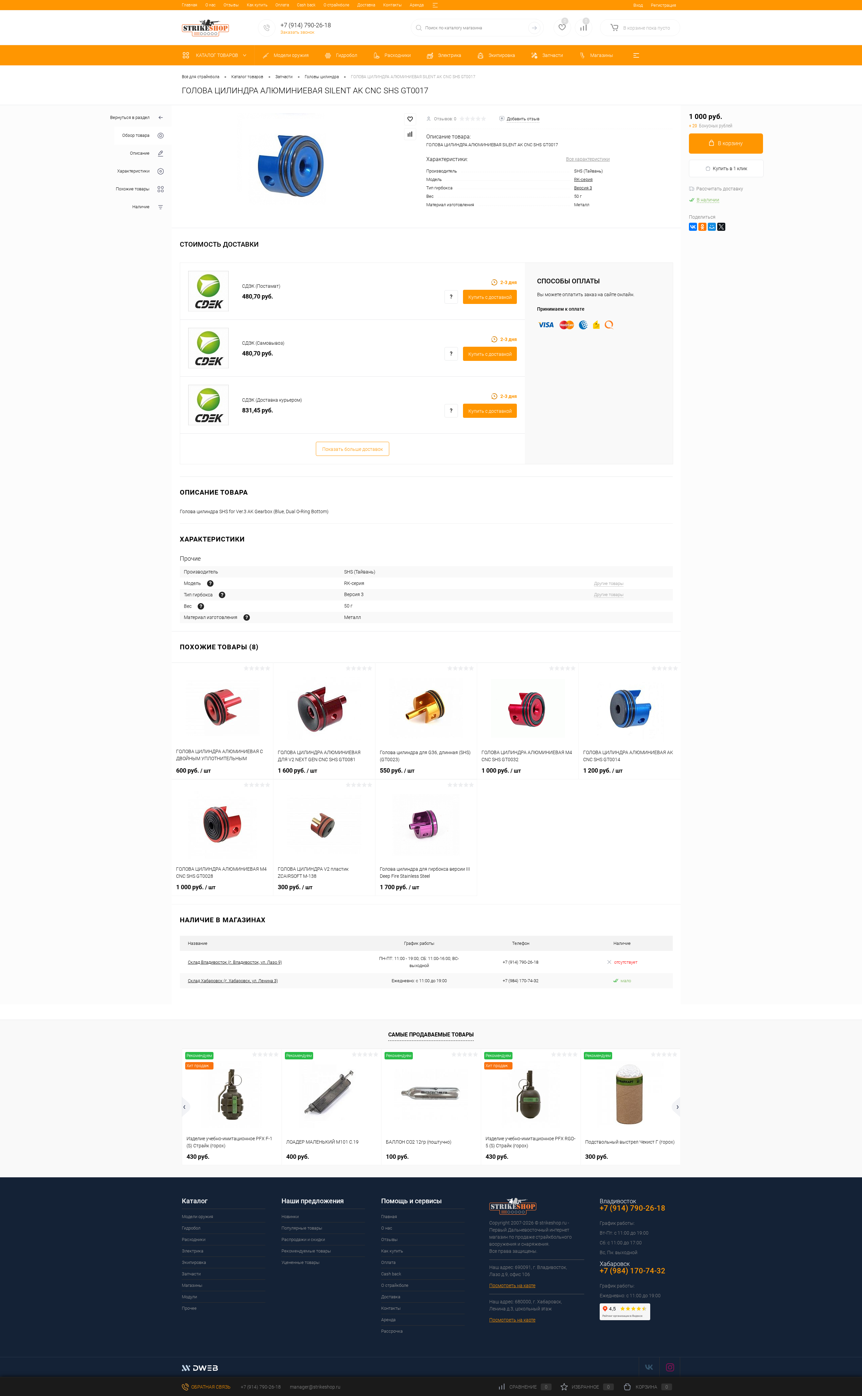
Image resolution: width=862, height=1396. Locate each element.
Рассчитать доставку (719, 188)
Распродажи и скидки (303, 1239)
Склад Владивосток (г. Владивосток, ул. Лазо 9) (235, 962)
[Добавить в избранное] (410, 119)
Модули (189, 1296)
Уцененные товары (300, 1262)
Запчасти (191, 1273)
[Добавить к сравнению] (410, 134)
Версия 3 (583, 187)
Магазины (192, 1285)
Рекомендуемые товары (306, 1250)
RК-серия (583, 179)
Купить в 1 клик (730, 168)
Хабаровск (615, 1263)
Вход (638, 5)
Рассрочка (392, 1331)
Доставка (366, 5)
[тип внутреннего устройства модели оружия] (222, 595)
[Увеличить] (299, 166)
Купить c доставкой (490, 297)
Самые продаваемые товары (431, 1034)
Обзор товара (136, 135)
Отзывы (231, 5)
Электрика (192, 1250)
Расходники (193, 1239)
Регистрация (663, 5)
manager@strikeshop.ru (315, 1387)
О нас (210, 5)
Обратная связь (210, 1387)
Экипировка (194, 1262)
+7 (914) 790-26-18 (260, 1387)
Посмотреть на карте (512, 1285)
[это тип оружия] (210, 583)
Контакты (392, 5)
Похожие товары (133, 189)
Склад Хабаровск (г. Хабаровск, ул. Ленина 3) (233, 980)
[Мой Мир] (712, 227)
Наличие (141, 207)
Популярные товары (301, 1228)
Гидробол (191, 1228)
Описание (140, 153)
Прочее (189, 1308)
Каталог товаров (217, 55)
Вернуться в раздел (130, 117)
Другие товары (609, 583)
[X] (721, 227)
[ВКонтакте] (693, 227)
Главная (189, 5)
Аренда (417, 5)
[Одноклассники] (702, 227)
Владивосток (618, 1201)
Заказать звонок (297, 32)
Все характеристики (588, 159)
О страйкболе (336, 5)
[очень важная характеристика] (201, 606)
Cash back (306, 5)
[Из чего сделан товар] (246, 617)
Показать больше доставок (352, 449)
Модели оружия (197, 1216)
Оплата (282, 5)
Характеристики (133, 171)
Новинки (290, 1216)
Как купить (257, 5)
